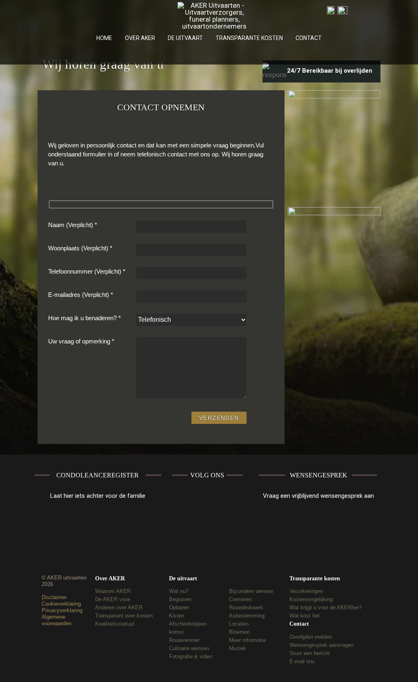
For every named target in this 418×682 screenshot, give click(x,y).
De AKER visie (112, 599)
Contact (299, 624)
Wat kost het (304, 616)
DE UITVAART (185, 38)
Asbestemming (247, 616)
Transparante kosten (314, 578)
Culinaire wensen (189, 648)
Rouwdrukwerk (246, 607)
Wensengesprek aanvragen (321, 645)
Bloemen (239, 632)
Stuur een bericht (309, 653)
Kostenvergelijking (311, 599)
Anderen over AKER (118, 607)
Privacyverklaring (62, 610)
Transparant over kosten (124, 616)
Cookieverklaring (61, 604)
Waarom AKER (113, 591)
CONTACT (309, 38)
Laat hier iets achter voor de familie (97, 495)
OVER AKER (140, 38)
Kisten (176, 616)
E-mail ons (302, 661)
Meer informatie (247, 640)
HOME (104, 38)
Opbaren (179, 607)
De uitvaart (183, 578)
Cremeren (240, 599)
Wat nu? (179, 591)
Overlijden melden (310, 637)
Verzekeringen (306, 591)
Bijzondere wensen (251, 591)
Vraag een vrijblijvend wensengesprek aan (318, 495)
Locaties (239, 624)
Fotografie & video (190, 656)
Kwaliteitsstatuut (114, 624)
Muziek (237, 648)
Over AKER (110, 578)
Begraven (180, 599)
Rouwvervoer (184, 640)
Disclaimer (54, 597)
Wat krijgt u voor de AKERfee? (325, 607)
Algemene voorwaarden (56, 620)
